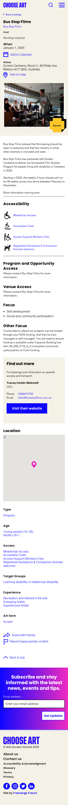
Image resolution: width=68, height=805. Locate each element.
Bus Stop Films (12, 26)
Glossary (9, 768)
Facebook (6, 786)
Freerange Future (25, 793)
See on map (18, 74)
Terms (7, 772)
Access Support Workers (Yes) (31, 237)
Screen (8, 622)
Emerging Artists (14, 602)
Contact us (12, 758)
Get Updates (53, 716)
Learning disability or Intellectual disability (30, 582)
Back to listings (13, 14)
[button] (34, 464)
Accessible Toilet (23, 226)
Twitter (23, 786)
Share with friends (23, 635)
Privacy (8, 777)
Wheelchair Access (24, 215)
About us (10, 754)
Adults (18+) (11, 535)
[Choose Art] (15, 5)
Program (9, 515)
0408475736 (25, 394)
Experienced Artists (16, 606)
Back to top (17, 657)
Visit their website (27, 408)
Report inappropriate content (29, 641)
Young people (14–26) (18, 532)
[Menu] (62, 5)
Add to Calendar (21, 55)
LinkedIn (31, 786)
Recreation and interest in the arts (25, 598)
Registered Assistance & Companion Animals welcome (35, 247)
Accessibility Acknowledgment (24, 764)
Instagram (15, 786)
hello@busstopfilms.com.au (34, 398)
